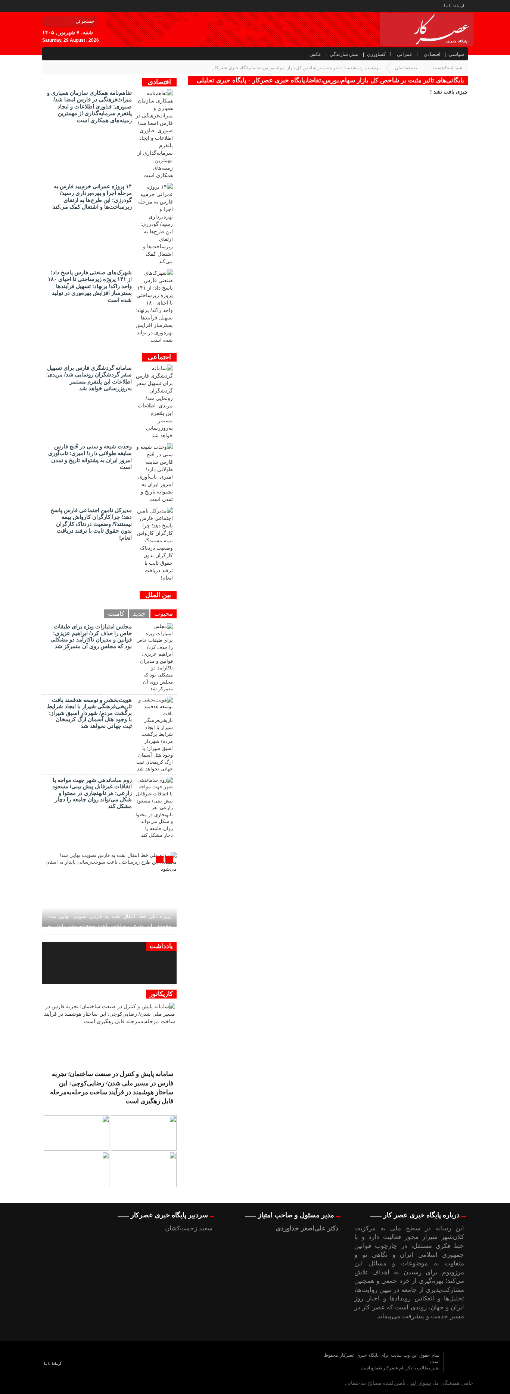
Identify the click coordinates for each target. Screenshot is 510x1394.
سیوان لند (420, 1383)
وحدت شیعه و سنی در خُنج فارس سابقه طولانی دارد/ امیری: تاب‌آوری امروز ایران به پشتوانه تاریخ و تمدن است (90, 456)
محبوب (163, 613)
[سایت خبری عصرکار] (254, 1367)
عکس (315, 54)
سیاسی (456, 54)
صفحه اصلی (406, 67)
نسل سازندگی (344, 54)
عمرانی (405, 54)
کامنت (116, 613)
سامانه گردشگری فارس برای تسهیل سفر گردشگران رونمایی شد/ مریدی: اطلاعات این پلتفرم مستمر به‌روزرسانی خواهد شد (89, 378)
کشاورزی (376, 54)
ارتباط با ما (454, 5)
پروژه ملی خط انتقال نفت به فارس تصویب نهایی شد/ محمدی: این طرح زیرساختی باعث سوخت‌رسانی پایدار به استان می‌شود (109, 926)
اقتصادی (432, 54)
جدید (139, 613)
